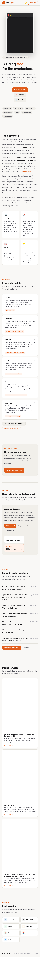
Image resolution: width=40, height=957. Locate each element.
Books (26, 933)
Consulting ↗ (10, 530)
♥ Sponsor (32, 2)
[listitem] (20, 588)
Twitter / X (28, 920)
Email (8, 939)
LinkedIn (9, 920)
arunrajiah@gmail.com (10, 206)
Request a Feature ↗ (25, 526)
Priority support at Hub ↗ (11, 428)
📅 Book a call (20, 94)
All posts (26, 647)
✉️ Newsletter (20, 100)
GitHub (8, 926)
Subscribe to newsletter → (12, 647)
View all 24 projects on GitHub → (14, 423)
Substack (27, 926)
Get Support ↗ (10, 526)
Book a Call (10, 933)
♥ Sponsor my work (20, 89)
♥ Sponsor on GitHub (14, 470)
